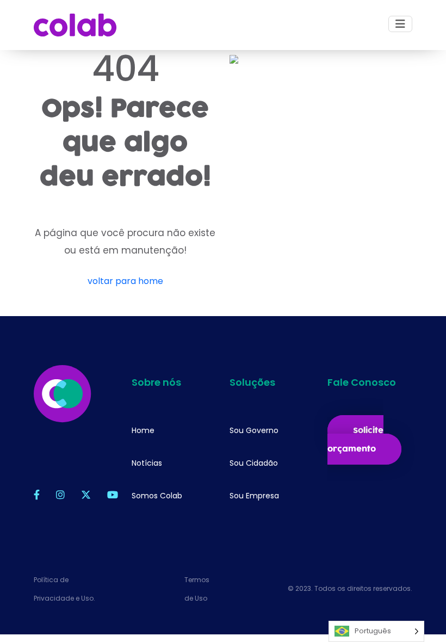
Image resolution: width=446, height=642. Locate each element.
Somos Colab (157, 495)
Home (143, 430)
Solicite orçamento (355, 440)
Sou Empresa (254, 495)
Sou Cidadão (254, 463)
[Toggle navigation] (400, 24)
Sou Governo (254, 430)
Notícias (147, 463)
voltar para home (125, 281)
